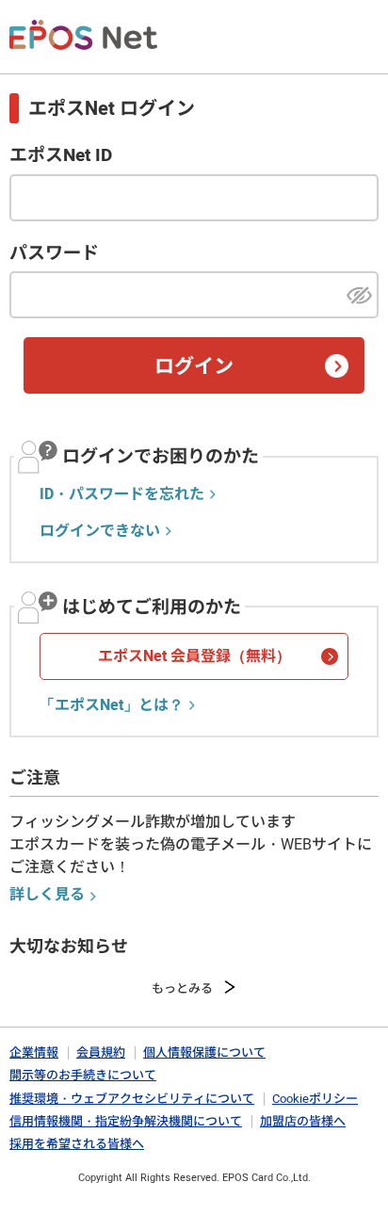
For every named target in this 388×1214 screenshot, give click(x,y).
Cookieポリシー (315, 1099)
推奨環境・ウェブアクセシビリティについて (131, 1099)
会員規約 (100, 1052)
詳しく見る (47, 894)
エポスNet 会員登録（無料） (194, 656)
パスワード (54, 253)
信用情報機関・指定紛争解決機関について (125, 1121)
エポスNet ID (60, 155)
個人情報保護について (204, 1052)
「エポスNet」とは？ (112, 705)
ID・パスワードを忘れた (122, 494)
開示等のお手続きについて (82, 1075)
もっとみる (182, 988)
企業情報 (33, 1052)
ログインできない (100, 531)
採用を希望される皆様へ (76, 1144)
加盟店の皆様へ (303, 1121)
